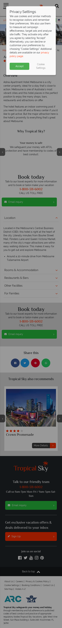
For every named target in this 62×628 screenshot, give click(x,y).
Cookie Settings (40, 66)
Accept (20, 66)
